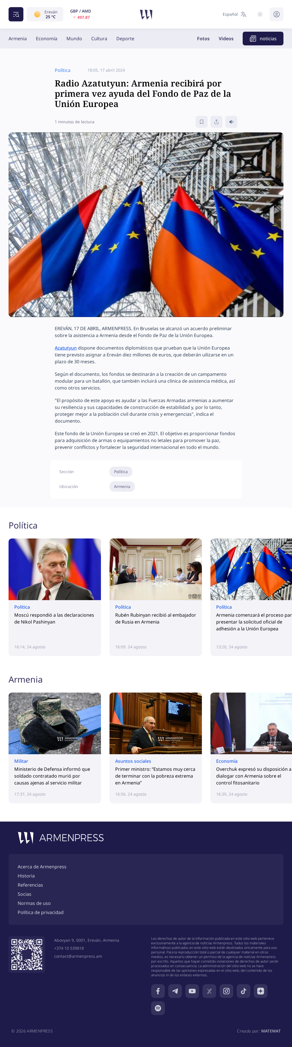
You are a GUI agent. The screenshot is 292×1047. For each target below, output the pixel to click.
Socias (24, 894)
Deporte (125, 38)
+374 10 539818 (69, 948)
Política (121, 471)
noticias (268, 38)
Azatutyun (66, 348)
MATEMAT (271, 1031)
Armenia (18, 38)
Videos (226, 38)
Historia (26, 876)
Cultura (99, 38)
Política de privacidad (41, 912)
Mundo (74, 38)
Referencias (30, 885)
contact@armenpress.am (78, 956)
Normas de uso (34, 903)
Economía (46, 38)
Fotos (203, 38)
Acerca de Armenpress (42, 867)
